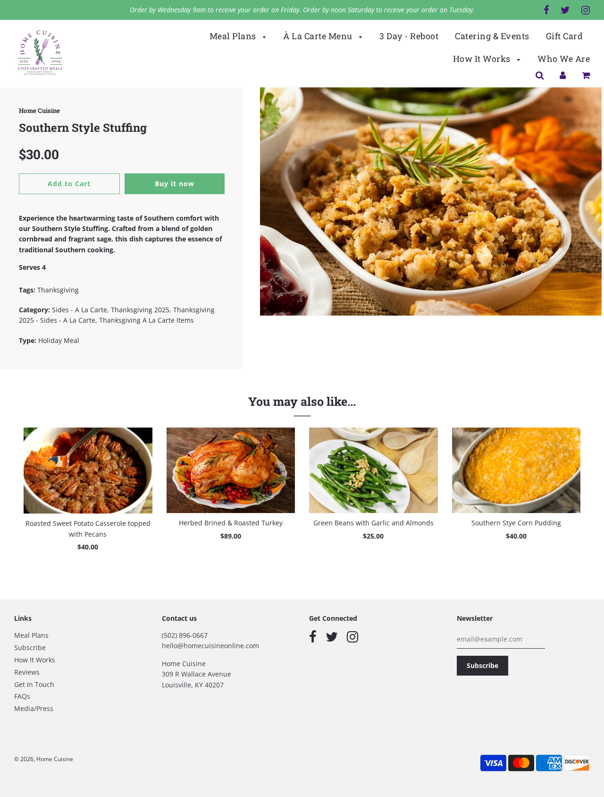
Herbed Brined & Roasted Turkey (231, 522)
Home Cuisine (39, 110)
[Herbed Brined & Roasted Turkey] (231, 471)
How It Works (483, 58)
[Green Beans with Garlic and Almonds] (373, 471)
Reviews (27, 672)
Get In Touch (34, 684)
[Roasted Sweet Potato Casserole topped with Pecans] (88, 471)
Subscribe (30, 647)
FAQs (22, 696)
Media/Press (33, 708)
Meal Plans (234, 36)
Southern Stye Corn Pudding (516, 522)
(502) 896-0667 (185, 635)
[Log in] (563, 74)
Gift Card (564, 36)
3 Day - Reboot (408, 36)
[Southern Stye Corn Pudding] (516, 471)
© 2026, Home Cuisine (43, 759)
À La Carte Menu (318, 36)
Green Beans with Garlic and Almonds (373, 522)
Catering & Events (492, 36)
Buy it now (174, 183)
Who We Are (563, 58)
